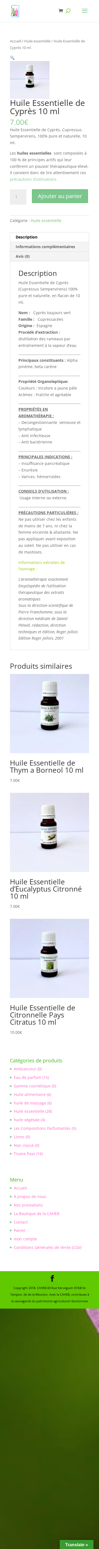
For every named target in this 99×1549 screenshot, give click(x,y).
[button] (12, 57)
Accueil (15, 41)
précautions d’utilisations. (33, 179)
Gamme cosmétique (32, 1086)
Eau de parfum (27, 1077)
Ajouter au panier (60, 196)
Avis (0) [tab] (23, 256)
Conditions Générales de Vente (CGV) (47, 1247)
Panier (20, 1230)
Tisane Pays (24, 1153)
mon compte (25, 1238)
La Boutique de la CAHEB (36, 1213)
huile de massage (30, 1103)
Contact (21, 1222)
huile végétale (27, 1119)
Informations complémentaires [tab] (45, 246)
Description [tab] (26, 237)
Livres (19, 1136)
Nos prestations (28, 1205)
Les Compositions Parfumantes (42, 1128)
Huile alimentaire (30, 1094)
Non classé (24, 1145)
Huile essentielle (37, 41)
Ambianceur (25, 1068)
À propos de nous (30, 1196)
